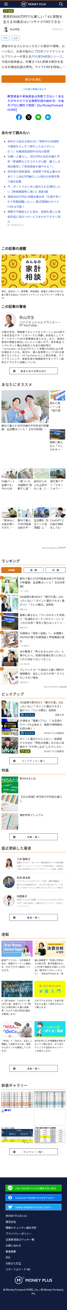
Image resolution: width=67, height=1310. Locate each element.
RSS (8, 1257)
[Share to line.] (38, 117)
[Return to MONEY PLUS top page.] (33, 4)
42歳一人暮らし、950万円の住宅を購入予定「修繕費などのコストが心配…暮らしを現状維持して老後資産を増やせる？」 (33, 161)
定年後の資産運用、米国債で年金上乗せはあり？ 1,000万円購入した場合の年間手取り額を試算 (33, 176)
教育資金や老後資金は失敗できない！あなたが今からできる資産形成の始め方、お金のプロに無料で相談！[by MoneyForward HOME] (35, 103)
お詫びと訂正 (13, 1263)
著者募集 (11, 1251)
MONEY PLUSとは (16, 1216)
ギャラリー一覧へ (33, 1151)
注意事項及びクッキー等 (20, 1239)
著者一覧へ (33, 917)
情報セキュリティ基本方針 (21, 1227)
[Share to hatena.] (48, 117)
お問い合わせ (13, 1245)
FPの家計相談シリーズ (47, 56)
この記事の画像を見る (33, 89)
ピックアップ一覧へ (33, 760)
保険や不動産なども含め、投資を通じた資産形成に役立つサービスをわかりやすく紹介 (33, 217)
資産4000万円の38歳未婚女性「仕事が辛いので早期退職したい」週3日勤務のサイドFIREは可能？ (34, 202)
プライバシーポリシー (19, 1233)
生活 (15, 37)
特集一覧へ (33, 836)
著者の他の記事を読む (34, 371)
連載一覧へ (33, 1068)
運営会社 (11, 1222)
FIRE (5, 37)
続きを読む (33, 79)
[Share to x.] (29, 117)
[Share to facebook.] (19, 117)
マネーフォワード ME (18, 1269)
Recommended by (49, 547)
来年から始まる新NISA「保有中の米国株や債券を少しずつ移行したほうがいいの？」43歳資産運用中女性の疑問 (33, 146)
